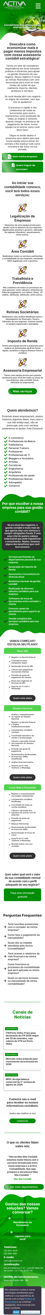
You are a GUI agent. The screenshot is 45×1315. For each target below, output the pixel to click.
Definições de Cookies (30, 1312)
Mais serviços (22, 391)
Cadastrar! (22, 1121)
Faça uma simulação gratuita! (22, 894)
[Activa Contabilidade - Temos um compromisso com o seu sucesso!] (14, 5)
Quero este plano (22, 698)
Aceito (16, 1312)
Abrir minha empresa (24, 156)
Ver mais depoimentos (24, 1186)
